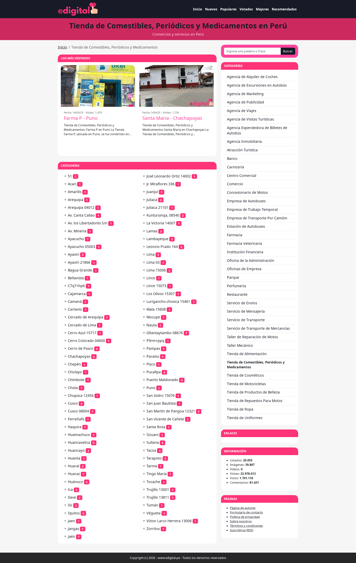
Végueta (153, 513)
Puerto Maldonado (162, 379)
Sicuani (152, 434)
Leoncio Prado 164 (162, 246)
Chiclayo (75, 371)
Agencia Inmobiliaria (244, 141)
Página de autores (243, 508)
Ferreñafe (76, 419)
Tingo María (156, 473)
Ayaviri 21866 (79, 262)
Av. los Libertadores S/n (87, 222)
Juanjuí (152, 191)
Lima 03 (153, 262)
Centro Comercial (241, 175)
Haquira (74, 426)
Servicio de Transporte (246, 319)
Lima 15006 (156, 270)
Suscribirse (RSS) (241, 530)
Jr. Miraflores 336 (160, 183)
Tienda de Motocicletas (246, 383)
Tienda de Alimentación (247, 353)
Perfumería (236, 285)
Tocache (153, 481)
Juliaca (151, 199)
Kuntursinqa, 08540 (162, 215)
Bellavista (76, 277)
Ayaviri (73, 254)
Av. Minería (77, 230)
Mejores (262, 9)
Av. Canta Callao (81, 215)
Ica (70, 489)
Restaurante (237, 294)
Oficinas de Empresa (244, 268)
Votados (246, 9)
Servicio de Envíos (242, 302)
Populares (228, 9)
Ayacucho (76, 238)
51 (70, 176)
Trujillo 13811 (157, 497)
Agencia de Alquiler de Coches (252, 76)
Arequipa (75, 199)
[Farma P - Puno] (98, 86)
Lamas (151, 230)
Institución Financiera (245, 251)
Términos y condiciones (246, 526)
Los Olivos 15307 (160, 293)
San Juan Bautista (161, 403)
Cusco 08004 (78, 411)
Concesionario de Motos (247, 192)
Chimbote (76, 379)
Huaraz (74, 473)
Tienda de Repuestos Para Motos (254, 400)
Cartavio (75, 309)
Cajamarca (77, 293)
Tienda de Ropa (240, 409)
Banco (232, 158)
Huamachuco (79, 434)
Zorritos (153, 528)
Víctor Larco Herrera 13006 (169, 520)
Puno (150, 387)
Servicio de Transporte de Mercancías (258, 328)
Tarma (151, 465)
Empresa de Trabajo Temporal (252, 209)
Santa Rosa (155, 426)
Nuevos (211, 9)
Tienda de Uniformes (244, 417)
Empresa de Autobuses (246, 200)
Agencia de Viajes (241, 110)
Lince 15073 (156, 285)
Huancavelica (79, 442)
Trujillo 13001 (157, 489)
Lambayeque (157, 238)
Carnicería (235, 166)
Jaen (71, 520)
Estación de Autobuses (246, 226)
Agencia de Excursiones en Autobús (257, 85)
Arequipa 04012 (81, 207)
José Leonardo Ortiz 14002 (168, 176)
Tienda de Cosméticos (245, 375)
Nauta (151, 324)
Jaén (71, 536)
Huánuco (75, 481)
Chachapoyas (79, 356)
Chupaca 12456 (81, 395)
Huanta (74, 458)
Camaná (75, 301)
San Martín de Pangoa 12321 (170, 411)
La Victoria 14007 (160, 222)
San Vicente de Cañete (165, 419)
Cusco (73, 403)
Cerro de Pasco (80, 348)
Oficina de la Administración (250, 260)
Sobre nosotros (241, 521)
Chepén (74, 364)
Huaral (73, 465)
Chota (73, 387)
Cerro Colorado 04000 (86, 340)
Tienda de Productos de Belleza (253, 392)
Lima (150, 254)
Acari (72, 183)
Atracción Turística (242, 149)
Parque (233, 277)
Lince (150, 277)
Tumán (152, 505)
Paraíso (152, 356)
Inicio (197, 9)
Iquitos (74, 513)
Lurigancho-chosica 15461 (168, 301)
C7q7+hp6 (76, 285)
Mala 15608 (156, 309)
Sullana (152, 442)
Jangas (73, 528)
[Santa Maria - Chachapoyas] (176, 86)
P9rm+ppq (155, 340)
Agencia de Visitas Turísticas (250, 119)
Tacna (151, 450)
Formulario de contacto (246, 512)
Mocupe (153, 317)
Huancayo (76, 450)
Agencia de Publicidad (245, 102)
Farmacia (234, 234)
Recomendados (284, 9)
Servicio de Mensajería (246, 311)
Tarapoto (154, 458)
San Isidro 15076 (160, 395)
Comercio (235, 183)
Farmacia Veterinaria (244, 243)
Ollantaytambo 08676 (164, 332)
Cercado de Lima (82, 324)
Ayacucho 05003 (81, 246)
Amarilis (74, 191)
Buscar (288, 51)
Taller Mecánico (240, 345)
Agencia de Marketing (245, 93)
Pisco (150, 364)
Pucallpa (153, 371)
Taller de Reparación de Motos (252, 336)
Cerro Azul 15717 (82, 332)
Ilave (72, 497)
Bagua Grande (80, 270)
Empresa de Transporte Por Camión (257, 217)
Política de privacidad (245, 517)
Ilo (70, 505)
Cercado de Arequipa (85, 317)
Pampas (153, 348)
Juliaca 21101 (157, 207)
